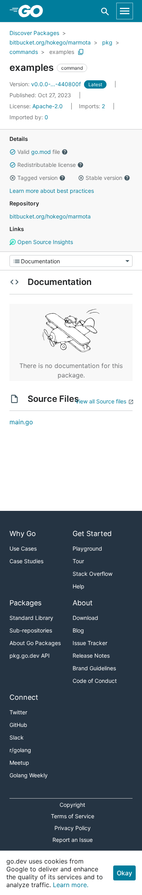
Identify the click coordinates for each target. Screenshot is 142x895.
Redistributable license (46, 164)
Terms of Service (72, 816)
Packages (25, 603)
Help (78, 586)
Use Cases (23, 548)
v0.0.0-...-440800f (45, 84)
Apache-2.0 (47, 106)
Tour (78, 561)
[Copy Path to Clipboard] (80, 51)
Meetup (19, 762)
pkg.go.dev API (29, 655)
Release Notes (91, 655)
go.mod (41, 151)
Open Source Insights (44, 242)
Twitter (18, 712)
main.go (21, 422)
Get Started (92, 533)
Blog (78, 630)
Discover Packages (34, 33)
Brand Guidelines (94, 668)
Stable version (104, 177)
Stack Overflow (92, 573)
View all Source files (100, 401)
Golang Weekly (28, 775)
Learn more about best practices (51, 190)
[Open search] (105, 11)
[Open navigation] (125, 11)
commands (23, 51)
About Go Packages (35, 643)
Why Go (22, 533)
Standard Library (31, 617)
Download (85, 617)
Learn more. (70, 885)
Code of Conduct (95, 680)
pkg (107, 42)
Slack (16, 737)
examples (61, 51)
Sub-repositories (30, 630)
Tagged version (37, 177)
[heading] (33, 11)
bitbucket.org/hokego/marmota (50, 42)
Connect (23, 697)
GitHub (18, 724)
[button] (12, 152)
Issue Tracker (90, 643)
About (83, 603)
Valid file (39, 151)
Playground (87, 548)
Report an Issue (72, 839)
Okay (124, 873)
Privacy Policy (72, 828)
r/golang (20, 750)
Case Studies (26, 561)
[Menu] (71, 261)
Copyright (72, 804)
